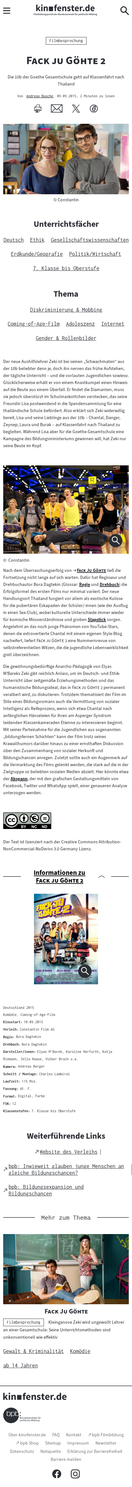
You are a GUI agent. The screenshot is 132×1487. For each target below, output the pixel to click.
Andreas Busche (39, 96)
